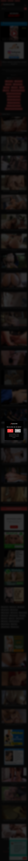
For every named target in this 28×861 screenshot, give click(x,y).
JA (10, 430)
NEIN (17, 430)
